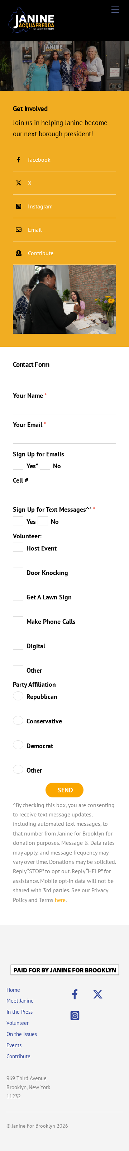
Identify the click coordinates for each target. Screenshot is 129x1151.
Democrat (40, 746)
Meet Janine (20, 1000)
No (57, 466)
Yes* (33, 466)
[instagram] (76, 1014)
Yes (32, 521)
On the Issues (21, 1034)
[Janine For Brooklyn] (31, 32)
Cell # (20, 480)
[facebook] (76, 993)
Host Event (42, 548)
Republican (42, 696)
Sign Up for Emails (38, 454)
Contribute (18, 1056)
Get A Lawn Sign (49, 597)
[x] (99, 993)
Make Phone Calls (51, 621)
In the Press (19, 1011)
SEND (65, 790)
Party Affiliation (34, 684)
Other (34, 670)
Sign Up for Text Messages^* (54, 509)
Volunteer (17, 1022)
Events (14, 1045)
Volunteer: (27, 536)
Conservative (44, 721)
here (60, 899)
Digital (36, 646)
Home (13, 989)
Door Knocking (47, 572)
